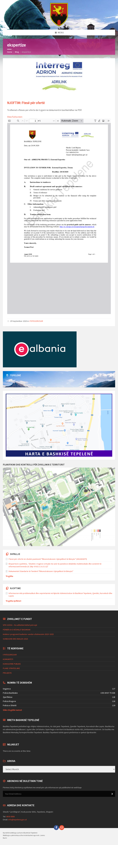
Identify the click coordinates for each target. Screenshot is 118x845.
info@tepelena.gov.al (17, 819)
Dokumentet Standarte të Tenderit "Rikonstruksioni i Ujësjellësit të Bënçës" (41, 571)
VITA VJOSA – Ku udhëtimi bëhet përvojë (20, 625)
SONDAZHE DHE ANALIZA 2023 (15, 639)
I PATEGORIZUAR (36, 321)
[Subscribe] (112, 794)
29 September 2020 (18, 321)
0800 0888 (10, 816)
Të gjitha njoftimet (13, 601)
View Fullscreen (14, 116)
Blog (17, 52)
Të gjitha (9, 576)
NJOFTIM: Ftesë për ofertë (26, 103)
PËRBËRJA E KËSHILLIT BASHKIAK (17, 629)
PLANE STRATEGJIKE (11, 668)
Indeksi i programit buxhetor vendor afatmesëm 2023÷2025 (28, 634)
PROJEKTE (7, 673)
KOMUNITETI (8, 659)
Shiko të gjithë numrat (12, 710)
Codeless (7, 735)
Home (9, 52)
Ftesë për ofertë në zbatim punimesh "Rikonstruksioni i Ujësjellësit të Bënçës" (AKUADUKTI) (48, 559)
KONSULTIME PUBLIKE (12, 664)
